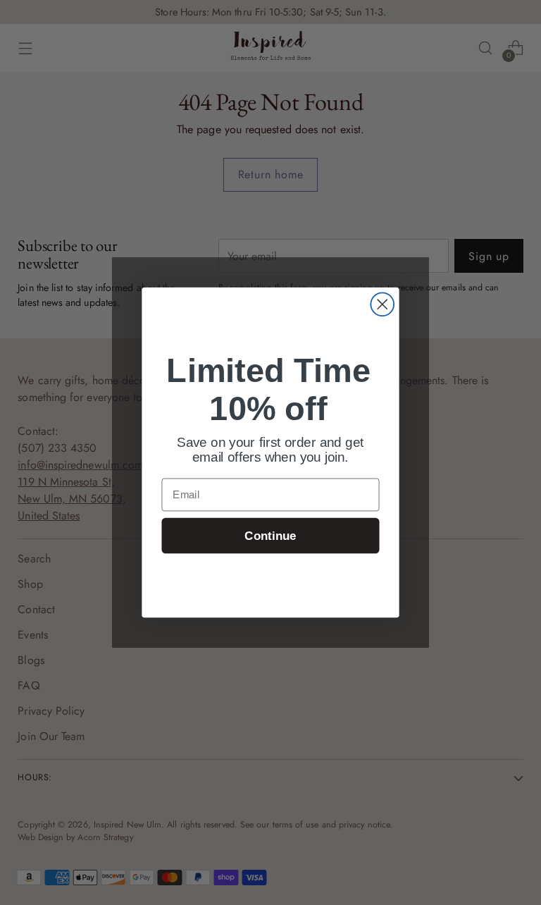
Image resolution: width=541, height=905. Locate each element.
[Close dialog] (382, 304)
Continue (270, 536)
